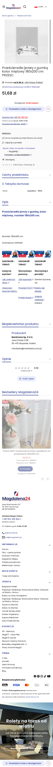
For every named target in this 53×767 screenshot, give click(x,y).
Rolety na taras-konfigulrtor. (14, 595)
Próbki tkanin (25, 297)
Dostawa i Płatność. (11, 555)
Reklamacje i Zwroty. (11, 565)
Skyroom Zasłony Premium (14, 641)
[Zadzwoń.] (10, 254)
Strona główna (8, 16)
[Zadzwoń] (43, 254)
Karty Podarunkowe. (11, 620)
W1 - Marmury (8, 631)
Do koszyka (25, 469)
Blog (4, 671)
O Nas (4, 658)
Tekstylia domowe (24, 16)
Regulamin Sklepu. (10, 559)
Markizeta (6, 133)
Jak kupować (25, 279)
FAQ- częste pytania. (11, 552)
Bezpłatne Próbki (9, 586)
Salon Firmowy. (8, 664)
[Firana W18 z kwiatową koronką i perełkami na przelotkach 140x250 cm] (26, 424)
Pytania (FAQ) (25, 288)
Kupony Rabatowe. (10, 617)
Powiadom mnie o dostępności (25, 109)
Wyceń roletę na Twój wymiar (26, 748)
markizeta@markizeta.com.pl (27, 348)
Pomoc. (5, 549)
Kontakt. (5, 661)
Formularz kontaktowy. (12, 667)
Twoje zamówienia (10, 576)
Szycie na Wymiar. (10, 604)
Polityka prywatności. (11, 562)
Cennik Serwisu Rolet (11, 611)
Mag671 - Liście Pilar (11, 634)
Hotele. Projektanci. (10, 614)
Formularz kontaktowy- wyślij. (14, 124)
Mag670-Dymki (9, 638)
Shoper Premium (31, 697)
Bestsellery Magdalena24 (13, 644)
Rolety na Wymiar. (10, 608)
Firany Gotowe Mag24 (12, 647)
